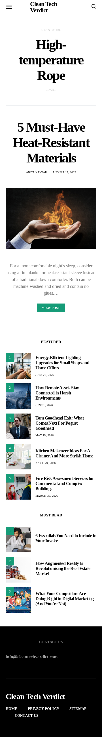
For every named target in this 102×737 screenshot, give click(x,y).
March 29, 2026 (46, 495)
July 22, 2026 (44, 374)
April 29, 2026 (45, 463)
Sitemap (77, 709)
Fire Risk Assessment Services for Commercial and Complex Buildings (64, 483)
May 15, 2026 (44, 435)
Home (12, 709)
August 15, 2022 (64, 172)
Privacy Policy (43, 709)
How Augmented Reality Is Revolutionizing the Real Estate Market (62, 568)
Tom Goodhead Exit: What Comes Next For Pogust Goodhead (59, 423)
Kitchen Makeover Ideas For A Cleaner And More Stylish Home (64, 453)
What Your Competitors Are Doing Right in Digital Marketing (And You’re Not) (64, 598)
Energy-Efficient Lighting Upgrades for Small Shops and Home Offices (62, 362)
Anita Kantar (36, 172)
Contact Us (27, 715)
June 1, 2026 (44, 405)
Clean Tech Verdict (35, 697)
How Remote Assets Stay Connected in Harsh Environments (57, 392)
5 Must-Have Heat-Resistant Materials (51, 142)
